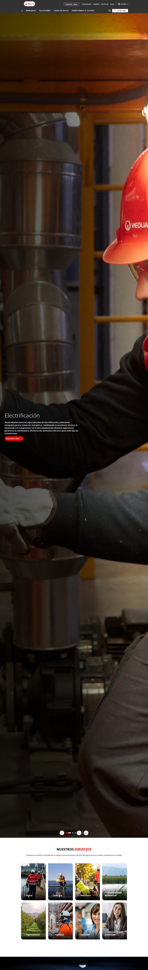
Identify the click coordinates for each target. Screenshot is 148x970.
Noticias (104, 4)
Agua (33, 881)
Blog (112, 4)
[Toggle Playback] (86, 833)
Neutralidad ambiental (114, 881)
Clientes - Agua (71, 4)
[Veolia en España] (29, 4)
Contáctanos (121, 11)
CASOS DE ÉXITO (61, 10)
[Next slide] (79, 833)
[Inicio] (22, 10)
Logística (60, 921)
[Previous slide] (62, 833)
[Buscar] (109, 10)
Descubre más (12, 435)
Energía (60, 881)
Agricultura (33, 921)
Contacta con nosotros (114, 921)
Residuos (87, 881)
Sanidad (87, 921)
